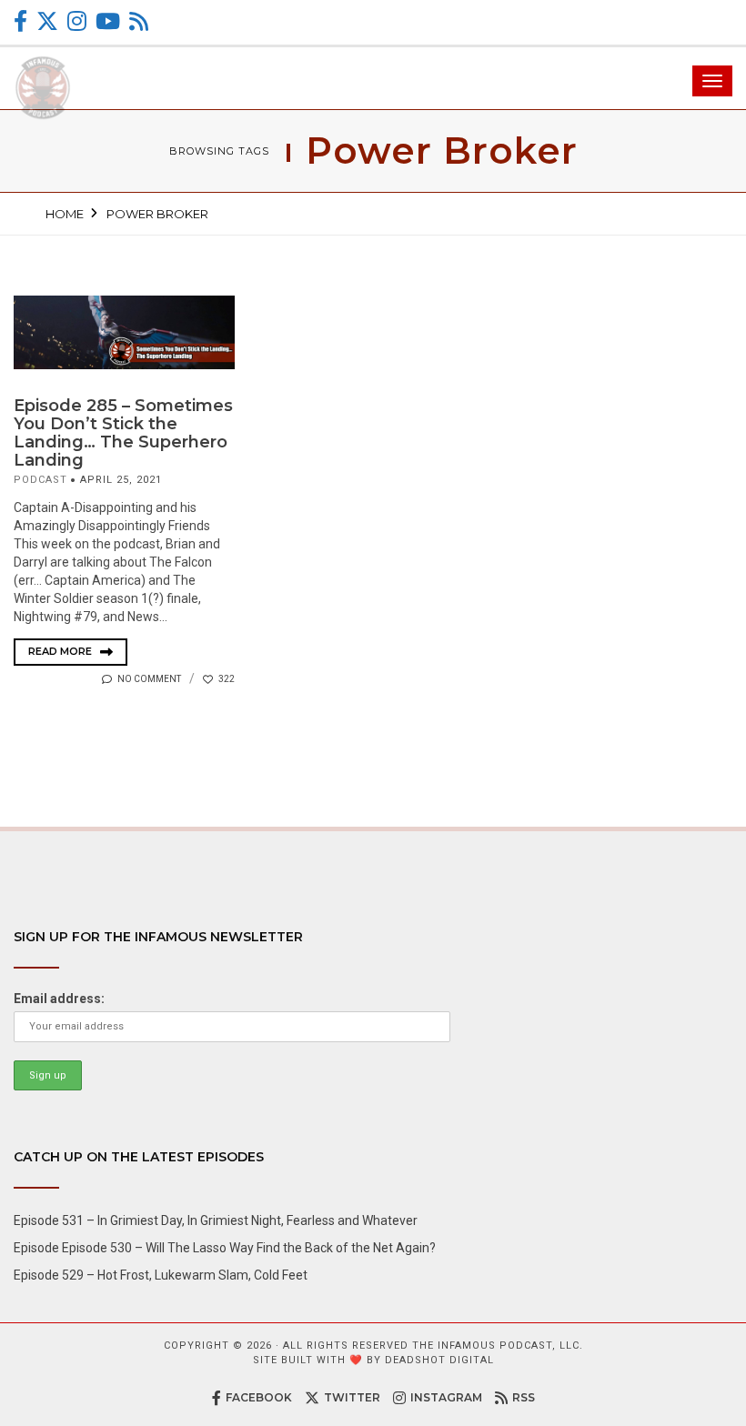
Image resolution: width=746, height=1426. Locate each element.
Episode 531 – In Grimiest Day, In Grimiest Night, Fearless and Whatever (216, 1220)
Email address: (59, 998)
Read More (61, 651)
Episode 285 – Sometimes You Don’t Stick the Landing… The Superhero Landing (123, 433)
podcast (40, 480)
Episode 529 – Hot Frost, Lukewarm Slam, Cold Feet (160, 1275)
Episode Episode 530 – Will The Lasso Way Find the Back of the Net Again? (225, 1247)
